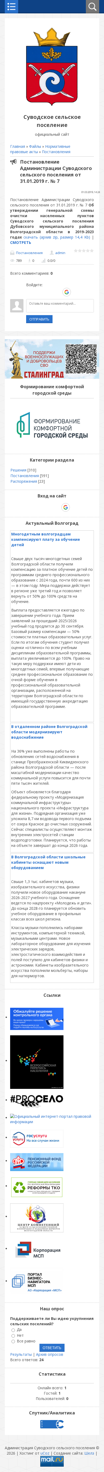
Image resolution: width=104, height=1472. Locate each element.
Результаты (21, 1354)
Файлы (35, 146)
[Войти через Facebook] (48, 292)
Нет (20, 1335)
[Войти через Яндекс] (57, 292)
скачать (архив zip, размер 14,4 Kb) (56, 237)
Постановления (56, 151)
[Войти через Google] (66, 292)
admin (60, 252)
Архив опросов (49, 1354)
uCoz (45, 1453)
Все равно (26, 1340)
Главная (17, 146)
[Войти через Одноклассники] (76, 292)
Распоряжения (23, 481)
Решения (18, 470)
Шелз (89, 1453)
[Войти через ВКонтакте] (39, 292)
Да (19, 1329)
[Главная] (52, 104)
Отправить (39, 319)
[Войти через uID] (30, 292)
